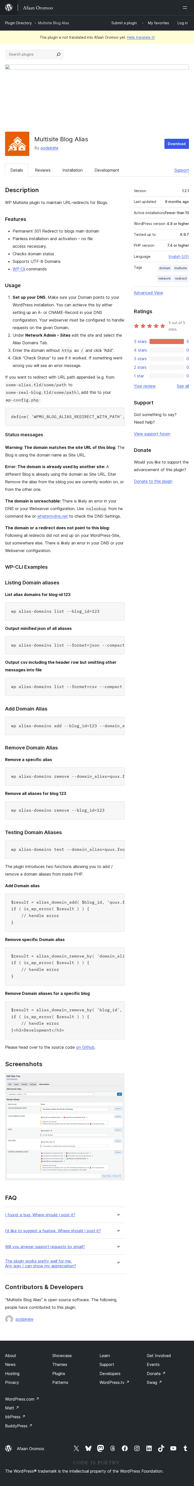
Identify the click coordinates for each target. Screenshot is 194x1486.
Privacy (12, 1382)
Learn (105, 1355)
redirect (181, 278)
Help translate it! (141, 37)
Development (106, 170)
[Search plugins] (59, 54)
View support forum (152, 433)
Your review (145, 385)
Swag (154, 1382)
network (164, 278)
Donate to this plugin (153, 481)
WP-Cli (19, 268)
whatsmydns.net (52, 516)
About (10, 1355)
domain (164, 268)
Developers (110, 1373)
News (10, 1364)
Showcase (62, 1355)
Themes (59, 1364)
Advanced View (148, 292)
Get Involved (159, 1355)
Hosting (12, 1373)
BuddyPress (19, 1425)
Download (177, 144)
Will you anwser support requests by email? (45, 1246)
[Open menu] (186, 7)
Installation (72, 170)
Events (153, 1364)
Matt (12, 1407)
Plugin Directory (18, 23)
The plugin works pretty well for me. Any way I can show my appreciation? (40, 1263)
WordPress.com (22, 1399)
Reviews (43, 170)
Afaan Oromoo (30, 1448)
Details (16, 170)
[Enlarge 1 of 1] (117, 1079)
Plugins (58, 1373)
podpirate (49, 147)
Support (181, 170)
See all (183, 385)
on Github (85, 1047)
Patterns (60, 1382)
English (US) (179, 256)
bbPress (15, 1416)
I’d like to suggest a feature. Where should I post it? (53, 1230)
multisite (180, 268)
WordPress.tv (115, 1382)
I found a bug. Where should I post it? (40, 1215)
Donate (156, 1373)
